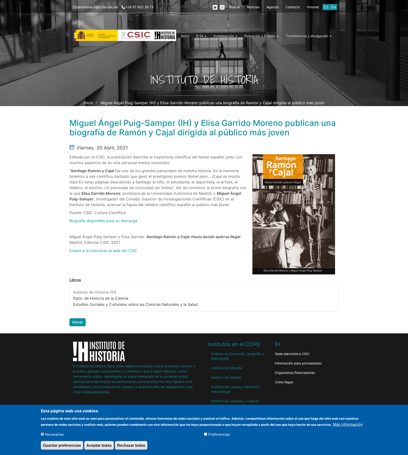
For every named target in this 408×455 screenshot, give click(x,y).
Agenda (273, 7)
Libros (75, 279)
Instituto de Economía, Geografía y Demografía (237, 356)
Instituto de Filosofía (226, 368)
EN (333, 7)
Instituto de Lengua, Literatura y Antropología (236, 389)
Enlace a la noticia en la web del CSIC (103, 250)
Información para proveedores (298, 363)
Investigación (224, 36)
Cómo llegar (284, 382)
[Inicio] (126, 35)
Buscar (234, 7)
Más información (348, 424)
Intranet (313, 7)
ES (326, 7)
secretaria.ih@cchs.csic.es (97, 7)
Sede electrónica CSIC (292, 354)
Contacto (293, 7)
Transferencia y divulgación (307, 36)
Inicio (185, 36)
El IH (200, 36)
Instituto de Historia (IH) (94, 292)
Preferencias (219, 434)
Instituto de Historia (226, 377)
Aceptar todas (99, 445)
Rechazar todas (131, 445)
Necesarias (54, 434)
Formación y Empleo (260, 36)
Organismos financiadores (295, 373)
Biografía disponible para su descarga (103, 220)
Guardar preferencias (62, 445)
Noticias (253, 7)
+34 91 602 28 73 (139, 7)
